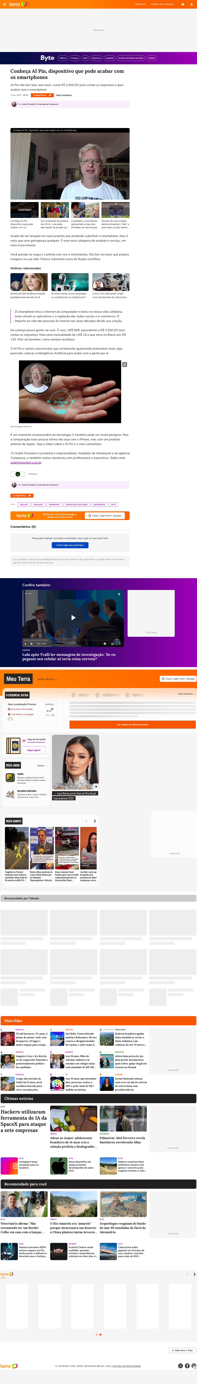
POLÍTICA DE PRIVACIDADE (127, 1366)
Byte (113, 504)
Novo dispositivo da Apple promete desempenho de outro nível (81, 1166)
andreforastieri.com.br (25, 462)
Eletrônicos (99, 504)
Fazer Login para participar (70, 545)
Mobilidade (120, 1030)
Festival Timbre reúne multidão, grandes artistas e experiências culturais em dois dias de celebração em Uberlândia (83, 1252)
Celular (24, 504)
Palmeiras (104, 1134)
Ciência (53, 1134)
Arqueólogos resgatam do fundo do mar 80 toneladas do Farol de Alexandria (123, 1228)
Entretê (69, 1052)
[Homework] (18, 474)
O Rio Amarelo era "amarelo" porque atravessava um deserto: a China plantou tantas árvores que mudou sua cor (73, 1228)
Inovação (38, 504)
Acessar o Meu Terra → (48, 678)
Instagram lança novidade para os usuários (29, 1164)
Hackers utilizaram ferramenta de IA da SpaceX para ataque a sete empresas (24, 1121)
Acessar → (42, 765)
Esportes (119, 1052)
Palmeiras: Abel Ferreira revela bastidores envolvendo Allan (122, 1140)
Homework (54, 504)
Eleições (26, 650)
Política (20, 1052)
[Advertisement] (172, 1166)
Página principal (18, 4)
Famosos (19, 1030)
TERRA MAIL (140, 4)
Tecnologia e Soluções (76, 504)
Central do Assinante (162, 4)
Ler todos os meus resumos (132, 724)
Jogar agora (33, 750)
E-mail (183, 4)
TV (66, 1074)
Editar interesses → (187, 693)
